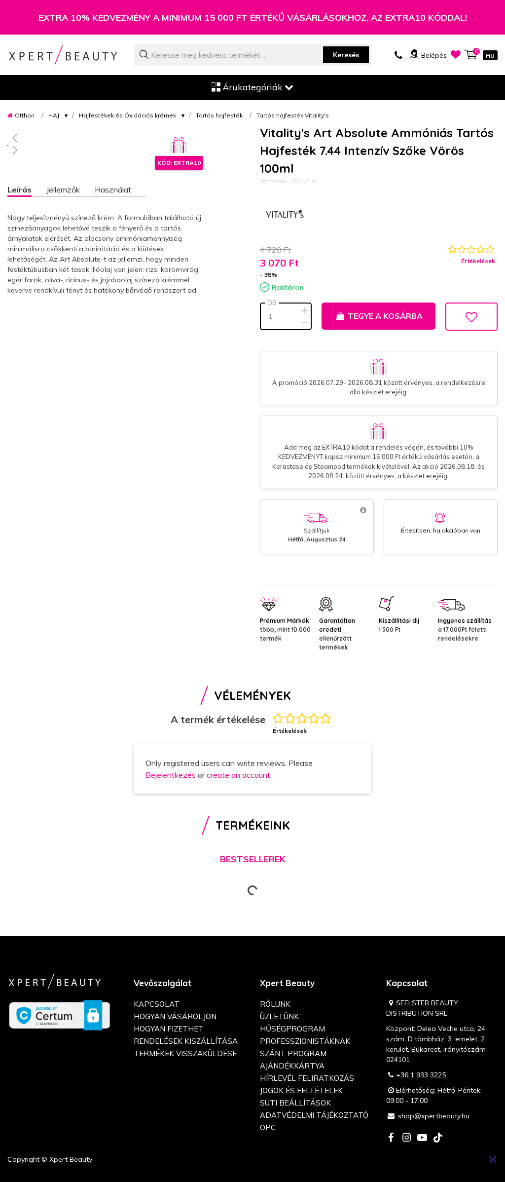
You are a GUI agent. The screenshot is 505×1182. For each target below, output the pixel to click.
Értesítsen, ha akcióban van (440, 530)
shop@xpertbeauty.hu (433, 1115)
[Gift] (179, 145)
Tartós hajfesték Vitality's (292, 115)
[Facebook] (390, 1138)
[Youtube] (422, 1138)
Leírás (19, 189)
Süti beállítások (295, 1102)
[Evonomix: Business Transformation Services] (493, 1159)
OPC (268, 1127)
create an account (238, 775)
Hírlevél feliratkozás (307, 1078)
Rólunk (275, 1004)
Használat (113, 189)
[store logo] (63, 54)
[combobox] (252, 55)
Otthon (25, 115)
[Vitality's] (284, 215)
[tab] (26, 191)
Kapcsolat (157, 1004)
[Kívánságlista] (456, 54)
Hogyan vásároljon (175, 1016)
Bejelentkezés (170, 775)
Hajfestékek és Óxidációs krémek (127, 115)
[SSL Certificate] (59, 1014)
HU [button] (490, 55)
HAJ (53, 115)
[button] (105, 137)
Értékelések (478, 261)
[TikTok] (438, 1138)
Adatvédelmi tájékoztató (314, 1115)
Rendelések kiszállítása (186, 1041)
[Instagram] (406, 1138)
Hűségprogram (292, 1028)
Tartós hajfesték (219, 115)
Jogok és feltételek (301, 1090)
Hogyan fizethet (169, 1028)
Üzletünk (279, 1016)
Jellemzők (63, 189)
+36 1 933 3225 (421, 1074)
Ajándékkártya (292, 1065)
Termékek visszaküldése (185, 1053)
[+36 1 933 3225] (398, 54)
